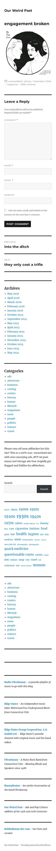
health (21, 534)
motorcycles (27, 540)
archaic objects (29, 524)
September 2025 (17, 318)
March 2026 (14, 302)
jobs (42, 534)
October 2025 (15, 314)
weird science (26, 566)
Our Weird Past (18, 10)
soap (21, 559)
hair (13, 534)
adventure (13, 380)
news (10, 414)
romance (31, 84)
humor (11, 401)
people (11, 418)
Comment (11, 120)
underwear (9, 565)
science (11, 426)
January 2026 (15, 310)
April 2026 (13, 297)
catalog (11, 389)
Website (9, 195)
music (43, 540)
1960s (18, 523)
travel (10, 431)
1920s (9, 516)
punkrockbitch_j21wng (20, 81)
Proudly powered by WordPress (36, 845)
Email (8, 180)
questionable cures (19, 554)
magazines (12, 84)
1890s (14, 509)
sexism (13, 560)
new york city (10, 544)
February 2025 (15, 331)
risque (46, 555)
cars (11, 528)
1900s (23, 509)
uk (40, 560)
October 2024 (15, 344)
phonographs (22, 544)
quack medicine (16, 549)
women (39, 565)
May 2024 (13, 352)
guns (6, 534)
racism (38, 554)
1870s (6, 510)
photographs (34, 544)
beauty (44, 523)
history (11, 397)
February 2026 (16, 306)
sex (6, 559)
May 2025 (13, 323)
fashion (34, 528)
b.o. (37, 524)
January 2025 (15, 335)
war (18, 565)
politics (11, 422)
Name (8, 165)
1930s (23, 84)
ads (9, 376)
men (17, 539)
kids (47, 534)
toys (28, 560)
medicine (8, 539)
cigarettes (21, 528)
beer (6, 529)
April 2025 (13, 327)
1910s (34, 509)
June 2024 (13, 348)
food (44, 528)
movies (37, 540)
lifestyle (12, 405)
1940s (35, 516)
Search (8, 482)
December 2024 (16, 339)
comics (11, 393)
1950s (9, 523)
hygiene (33, 534)
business (12, 384)
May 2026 (13, 293)
